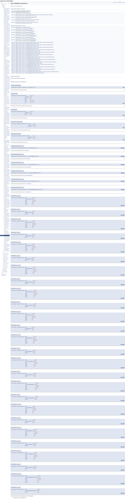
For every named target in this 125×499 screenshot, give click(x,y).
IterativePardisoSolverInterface (9, 101)
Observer (5, 143)
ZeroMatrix (5, 247)
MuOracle (5, 136)
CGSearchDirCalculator (7, 26)
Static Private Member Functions (116, 2)
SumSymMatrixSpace (7, 215)
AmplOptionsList (6, 12)
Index (14, 12)
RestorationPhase (7, 180)
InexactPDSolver (6, 82)
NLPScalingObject (7, 141)
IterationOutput (6, 100)
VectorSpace (6, 243)
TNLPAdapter (6, 230)
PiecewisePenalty (7, 160)
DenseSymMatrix (6, 40)
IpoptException (6, 94)
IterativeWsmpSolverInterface (9, 103)
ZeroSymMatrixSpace (7, 250)
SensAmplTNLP (6, 189)
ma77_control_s (5, 254)
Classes (3, 5)
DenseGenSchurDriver (7, 39)
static (12, 12)
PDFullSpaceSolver (7, 154)
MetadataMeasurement (8, 129)
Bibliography (3, 275)
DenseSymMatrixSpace (7, 41)
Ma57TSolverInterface (7, 120)
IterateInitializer (6, 96)
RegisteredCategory (7, 169)
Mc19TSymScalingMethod (8, 127)
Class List (4, 6)
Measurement (6, 128)
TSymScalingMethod (7, 240)
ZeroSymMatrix (6, 249)
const (23, 12)
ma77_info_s (5, 256)
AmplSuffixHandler (7, 13)
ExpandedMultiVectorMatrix (8, 52)
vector (32, 19)
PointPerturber (6, 162)
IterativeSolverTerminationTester (9, 102)
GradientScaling (6, 66)
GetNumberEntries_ (18, 27)
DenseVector (6, 42)
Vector (5, 242)
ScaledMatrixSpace (7, 183)
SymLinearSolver (6, 216)
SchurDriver (6, 186)
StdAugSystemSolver (7, 203)
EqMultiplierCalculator (7, 48)
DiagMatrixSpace (6, 47)
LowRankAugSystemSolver (8, 113)
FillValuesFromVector (19, 19)
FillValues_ (17, 43)
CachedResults (6, 20)
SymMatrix (5, 217)
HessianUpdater (6, 67)
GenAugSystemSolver (7, 61)
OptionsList (6, 146)
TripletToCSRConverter (7, 236)
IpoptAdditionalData (7, 88)
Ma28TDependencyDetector (8, 119)
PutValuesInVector (18, 22)
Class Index (4, 269)
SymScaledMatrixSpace (8, 221)
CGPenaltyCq (6, 21)
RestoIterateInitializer (7, 176)
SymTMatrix (6, 222)
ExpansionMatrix (6, 54)
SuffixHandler (6, 210)
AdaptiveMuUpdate (7, 8)
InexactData (6, 75)
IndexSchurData (6, 72)
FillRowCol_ (17, 42)
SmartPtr (5, 197)
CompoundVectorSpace (8, 33)
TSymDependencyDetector (8, 237)
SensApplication (6, 190)
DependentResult (7, 45)
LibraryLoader (6, 108)
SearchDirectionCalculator (8, 187)
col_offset (50, 14)
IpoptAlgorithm (6, 89)
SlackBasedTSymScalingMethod (9, 196)
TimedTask (6, 227)
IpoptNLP (5, 95)
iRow (34, 14)
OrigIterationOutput (7, 148)
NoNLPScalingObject (7, 142)
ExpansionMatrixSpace (7, 55)
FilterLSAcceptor (6, 60)
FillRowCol (17, 14)
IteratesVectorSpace (7, 99)
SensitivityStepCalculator (8, 194)
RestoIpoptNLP (6, 175)
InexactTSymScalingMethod (8, 86)
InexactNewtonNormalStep (8, 79)
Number (32, 17)
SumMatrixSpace (6, 213)
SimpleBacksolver (7, 195)
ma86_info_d (5, 260)
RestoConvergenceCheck (8, 173)
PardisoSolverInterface (7, 150)
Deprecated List (4, 274)
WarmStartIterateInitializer (8, 244)
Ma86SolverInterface (7, 122)
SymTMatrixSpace (7, 223)
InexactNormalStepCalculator (8, 80)
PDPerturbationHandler (7, 155)
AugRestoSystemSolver (8, 15)
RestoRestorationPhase (8, 181)
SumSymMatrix (6, 214)
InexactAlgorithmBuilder (8, 73)
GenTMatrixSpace (7, 65)
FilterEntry (5, 59)
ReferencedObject (7, 167)
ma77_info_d (5, 255)
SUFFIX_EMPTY (6, 209)
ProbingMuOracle (6, 163)
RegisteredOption (7, 170)
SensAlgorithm (6, 188)
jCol (38, 14)
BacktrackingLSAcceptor (8, 19)
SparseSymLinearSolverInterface (9, 200)
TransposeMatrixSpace (7, 234)
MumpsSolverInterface (7, 135)
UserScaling (6, 241)
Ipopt (1, 2)
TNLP (5, 229)
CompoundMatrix (6, 27)
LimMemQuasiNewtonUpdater (9, 109)
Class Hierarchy (4, 270)
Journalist (5, 106)
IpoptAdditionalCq (7, 87)
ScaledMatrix (6, 182)
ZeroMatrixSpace (6, 248)
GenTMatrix (29, 42)
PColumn (5, 153)
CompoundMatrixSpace (7, 28)
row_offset (43, 14)
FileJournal (5, 56)
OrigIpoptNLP (6, 147)
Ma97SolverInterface (7, 123)
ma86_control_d (5, 257)
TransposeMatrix (6, 233)
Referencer (6, 168)
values (35, 17)
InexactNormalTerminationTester (9, 81)
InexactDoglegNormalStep (8, 76)
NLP (4, 139)
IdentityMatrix (6, 68)
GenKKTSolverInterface (7, 62)
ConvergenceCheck (7, 34)
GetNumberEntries (18, 12)
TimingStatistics (6, 228)
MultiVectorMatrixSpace (8, 134)
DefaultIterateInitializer (7, 35)
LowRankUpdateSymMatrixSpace (9, 116)
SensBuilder (6, 193)
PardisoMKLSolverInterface (8, 149)
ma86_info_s (5, 261)
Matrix (25, 12)
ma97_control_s (5, 263)
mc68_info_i (5, 268)
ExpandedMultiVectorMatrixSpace (9, 53)
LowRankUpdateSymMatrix (8, 115)
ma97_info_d (5, 264)
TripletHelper (6, 235)
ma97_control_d (5, 262)
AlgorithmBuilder (6, 9)
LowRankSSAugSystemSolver (8, 114)
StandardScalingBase (7, 202)
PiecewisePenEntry (7, 161)
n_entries (22, 14)
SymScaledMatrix (7, 220)
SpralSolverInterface (7, 201)
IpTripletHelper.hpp (18, 6)
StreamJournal (6, 207)
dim (25, 19)
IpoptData (5, 93)
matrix (28, 12)
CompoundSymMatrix (7, 29)
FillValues (17, 17)
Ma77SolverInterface (7, 121)
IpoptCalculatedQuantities (8, 92)
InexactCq (5, 74)
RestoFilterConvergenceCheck (9, 174)
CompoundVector (7, 32)
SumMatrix (26, 27)
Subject (5, 208)
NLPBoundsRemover (7, 140)
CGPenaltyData (6, 22)
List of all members (122, 2)
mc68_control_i (5, 267)
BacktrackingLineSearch (8, 18)
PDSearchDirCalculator (7, 156)
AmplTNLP (5, 14)
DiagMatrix (5, 46)
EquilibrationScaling (7, 49)
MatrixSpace (6, 126)
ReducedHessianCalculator (8, 166)
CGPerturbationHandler (7, 25)
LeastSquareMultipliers (7, 107)
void (14, 14)
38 (16, 78)
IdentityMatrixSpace (7, 69)
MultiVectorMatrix (7, 133)
